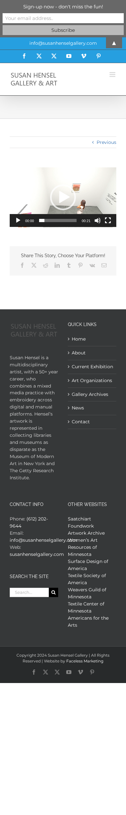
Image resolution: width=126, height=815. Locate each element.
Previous (106, 142)
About (79, 353)
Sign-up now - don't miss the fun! (63, 7)
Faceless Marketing (84, 661)
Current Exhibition (92, 367)
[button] (63, 197)
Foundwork (81, 526)
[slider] (58, 220)
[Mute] (97, 220)
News (78, 408)
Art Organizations (92, 380)
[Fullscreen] (108, 220)
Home (79, 339)
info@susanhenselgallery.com (43, 540)
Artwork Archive (86, 533)
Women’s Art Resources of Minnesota (83, 547)
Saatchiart (79, 519)
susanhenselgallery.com (37, 554)
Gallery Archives (90, 394)
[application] (63, 197)
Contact (81, 422)
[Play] (18, 220)
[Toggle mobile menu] (113, 74)
